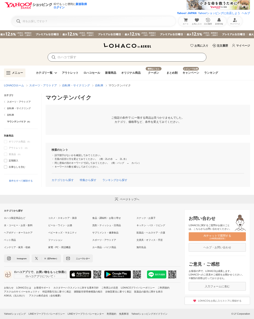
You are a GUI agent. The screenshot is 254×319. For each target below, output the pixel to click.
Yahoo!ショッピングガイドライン (149, 314)
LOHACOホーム (14, 85)
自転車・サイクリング (76, 85)
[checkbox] (5, 160)
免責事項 (124, 314)
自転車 (99, 85)
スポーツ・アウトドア (43, 85)
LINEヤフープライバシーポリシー (47, 314)
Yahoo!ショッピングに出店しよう (219, 13)
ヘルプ (246, 13)
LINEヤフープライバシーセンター (86, 314)
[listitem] (21, 102)
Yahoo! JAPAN (186, 13)
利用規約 (111, 314)
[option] (21, 160)
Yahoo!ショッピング (15, 314)
